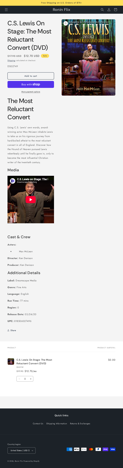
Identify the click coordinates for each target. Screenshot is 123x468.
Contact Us (38, 423)
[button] (6, 9)
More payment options (30, 91)
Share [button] (13, 330)
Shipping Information (56, 423)
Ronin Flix (19, 461)
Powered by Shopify (31, 461)
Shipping (11, 60)
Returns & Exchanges (80, 423)
